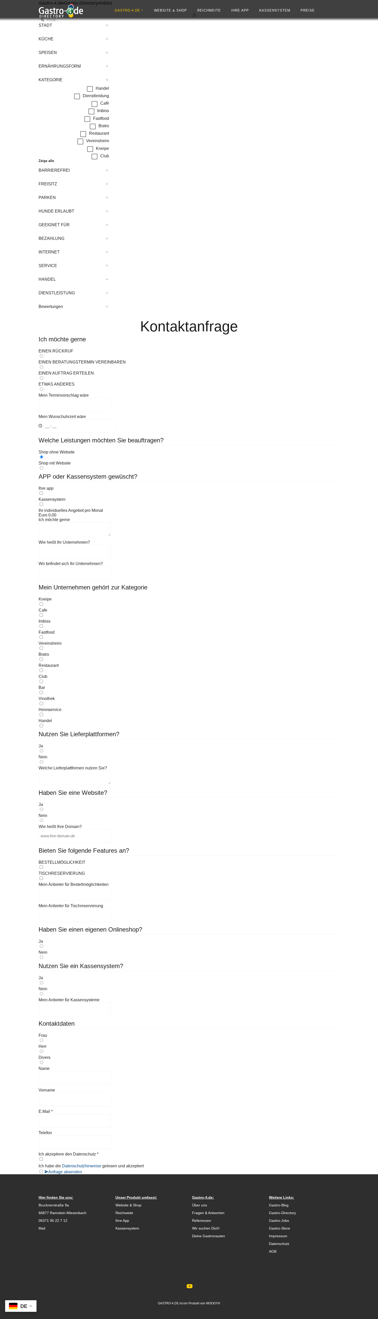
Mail (42, 1228)
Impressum (278, 1236)
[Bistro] (189, 659)
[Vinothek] (189, 703)
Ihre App (240, 10)
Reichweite (209, 10)
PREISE (308, 10)
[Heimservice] (189, 714)
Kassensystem (274, 10)
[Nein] (189, 762)
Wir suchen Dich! (206, 1228)
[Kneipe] (189, 604)
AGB (272, 1251)
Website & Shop (170, 10)
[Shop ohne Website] (189, 457)
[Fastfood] (189, 637)
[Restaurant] (189, 670)
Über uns (199, 1205)
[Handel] (189, 725)
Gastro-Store (279, 1228)
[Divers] (189, 1062)
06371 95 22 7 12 (53, 1220)
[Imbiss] (189, 626)
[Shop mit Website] (189, 468)
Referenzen (201, 1220)
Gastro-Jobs (279, 1220)
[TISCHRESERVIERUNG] (189, 878)
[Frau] (189, 1040)
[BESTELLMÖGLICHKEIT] (189, 867)
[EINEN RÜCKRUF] (189, 356)
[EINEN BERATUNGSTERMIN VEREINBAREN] (189, 367)
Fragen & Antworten (208, 1213)
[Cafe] (189, 615)
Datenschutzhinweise (82, 1166)
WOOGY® (213, 1303)
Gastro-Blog (279, 1205)
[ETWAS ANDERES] (189, 389)
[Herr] (189, 1051)
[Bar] (189, 692)
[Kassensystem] (189, 504)
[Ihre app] (189, 493)
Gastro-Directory (282, 1213)
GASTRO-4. (166, 1303)
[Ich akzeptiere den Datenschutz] (189, 1159)
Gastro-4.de (127, 10)
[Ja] (189, 750)
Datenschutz (279, 1244)
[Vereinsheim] (189, 648)
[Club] (189, 681)
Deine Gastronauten (208, 1236)
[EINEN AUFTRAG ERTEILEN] (189, 378)
